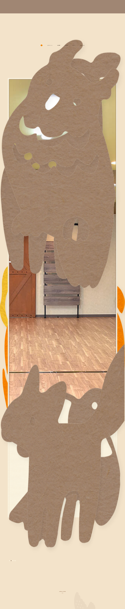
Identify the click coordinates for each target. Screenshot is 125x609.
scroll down (62, 591)
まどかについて (49, 45)
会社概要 (58, 45)
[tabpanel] (62, 305)
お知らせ (74, 45)
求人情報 (66, 45)
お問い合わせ (82, 45)
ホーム (41, 45)
